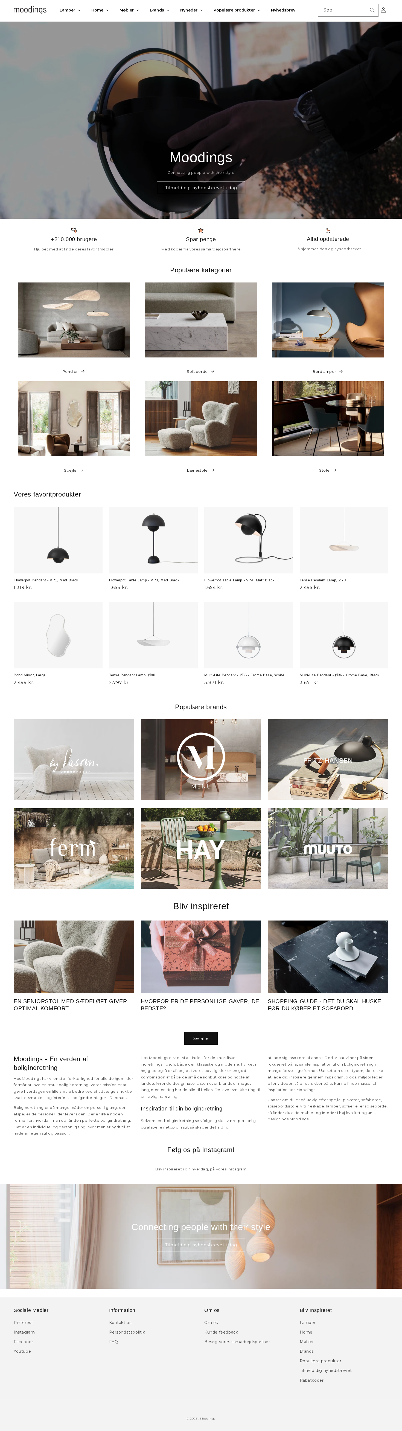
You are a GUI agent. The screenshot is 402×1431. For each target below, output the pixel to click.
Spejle (70, 470)
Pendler (70, 371)
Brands (307, 1351)
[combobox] (348, 10)
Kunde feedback (221, 1332)
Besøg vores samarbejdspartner (237, 1341)
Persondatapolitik (127, 1332)
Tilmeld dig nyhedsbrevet (326, 1370)
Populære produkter (321, 1360)
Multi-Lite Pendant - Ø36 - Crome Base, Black (340, 675)
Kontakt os (120, 1322)
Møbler (307, 1341)
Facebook (24, 1341)
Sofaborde (197, 371)
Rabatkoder (312, 1380)
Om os (211, 1322)
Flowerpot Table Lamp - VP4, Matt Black (239, 580)
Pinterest (23, 1322)
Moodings (207, 1418)
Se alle (201, 1038)
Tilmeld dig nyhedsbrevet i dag (201, 187)
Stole (324, 470)
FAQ (113, 1341)
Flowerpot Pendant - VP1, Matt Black (46, 580)
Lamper (308, 1322)
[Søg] (372, 10)
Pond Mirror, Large (30, 675)
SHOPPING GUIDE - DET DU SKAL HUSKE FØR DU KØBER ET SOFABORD (324, 1004)
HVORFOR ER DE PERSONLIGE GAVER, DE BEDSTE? (200, 1004)
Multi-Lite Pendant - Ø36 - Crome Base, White (244, 675)
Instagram (24, 1332)
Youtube (22, 1351)
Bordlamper (324, 371)
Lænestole (197, 470)
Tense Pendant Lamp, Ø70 (323, 580)
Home (306, 1332)
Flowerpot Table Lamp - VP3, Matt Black (144, 580)
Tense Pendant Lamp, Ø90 (132, 675)
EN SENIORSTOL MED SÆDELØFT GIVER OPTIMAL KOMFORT (70, 1004)
